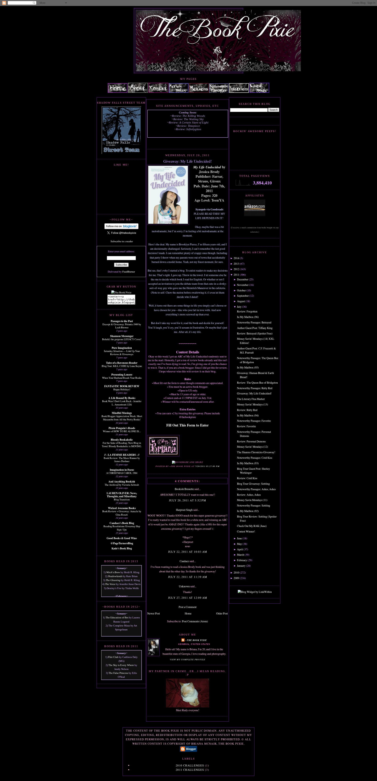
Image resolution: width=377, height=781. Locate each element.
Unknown (184, 586)
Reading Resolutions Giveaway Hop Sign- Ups (121, 527)
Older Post (222, 613)
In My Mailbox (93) (248, 463)
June (239, 538)
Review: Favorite (246, 426)
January (241, 565)
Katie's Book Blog (122, 548)
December (242, 279)
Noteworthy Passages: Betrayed (254, 322)
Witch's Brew (113, 572)
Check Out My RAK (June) (252, 526)
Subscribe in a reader (122, 241)
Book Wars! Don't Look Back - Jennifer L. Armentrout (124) (121, 402)
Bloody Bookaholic (122, 440)
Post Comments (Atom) (195, 621)
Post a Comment (188, 607)
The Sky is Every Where (121, 665)
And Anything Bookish (121, 482)
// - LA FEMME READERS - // (121, 455)
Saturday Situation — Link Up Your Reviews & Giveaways (122, 352)
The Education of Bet (117, 617)
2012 (236, 269)
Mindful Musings (122, 413)
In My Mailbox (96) (248, 317)
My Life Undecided (207, 166)
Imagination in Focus (122, 470)
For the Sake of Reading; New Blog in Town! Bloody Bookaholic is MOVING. (122, 444)
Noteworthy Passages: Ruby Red (254, 388)
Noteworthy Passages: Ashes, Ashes (256, 489)
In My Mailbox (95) (248, 367)
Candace (184, 561)
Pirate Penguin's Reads (122, 428)
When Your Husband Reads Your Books (122, 377)
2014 (236, 258)
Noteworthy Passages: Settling (253, 505)
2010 (236, 572)
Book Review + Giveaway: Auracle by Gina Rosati (121, 512)
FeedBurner (128, 271)
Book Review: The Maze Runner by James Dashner (122, 459)
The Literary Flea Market (251, 399)
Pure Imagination (122, 348)
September (243, 295)
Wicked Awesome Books (122, 508)
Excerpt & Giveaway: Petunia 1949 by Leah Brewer (121, 325)
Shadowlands (115, 576)
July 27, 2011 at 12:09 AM (187, 598)
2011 (236, 274)
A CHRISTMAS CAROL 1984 (121, 473)
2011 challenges (190, 770)
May (239, 544)
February (242, 560)
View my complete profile (187, 659)
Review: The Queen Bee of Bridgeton (257, 382)
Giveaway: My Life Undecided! (187, 161)
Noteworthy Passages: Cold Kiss (254, 458)
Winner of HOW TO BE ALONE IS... (122, 431)
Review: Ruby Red (247, 410)
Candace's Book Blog (122, 523)
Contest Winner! (246, 531)
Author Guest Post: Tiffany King (255, 328)
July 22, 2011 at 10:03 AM (187, 552)
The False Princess (118, 672)
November (243, 285)
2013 (236, 263)
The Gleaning (113, 580)
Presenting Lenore (121, 375)
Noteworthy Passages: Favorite (254, 421)
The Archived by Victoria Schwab (122, 484)
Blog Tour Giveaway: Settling (253, 483)
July (239, 307)
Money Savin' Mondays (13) (252, 404)
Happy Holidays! (121, 389)
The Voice (110, 584)
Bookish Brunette (184, 489)
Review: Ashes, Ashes (249, 494)
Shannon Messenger (122, 336)
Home (188, 613)
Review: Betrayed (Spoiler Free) (255, 333)
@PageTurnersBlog (122, 543)
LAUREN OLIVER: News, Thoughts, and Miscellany (122, 494)
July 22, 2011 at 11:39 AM (187, 577)
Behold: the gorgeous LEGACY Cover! (121, 339)
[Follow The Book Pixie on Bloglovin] (121, 228)
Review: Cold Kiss (247, 478)
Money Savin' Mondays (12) (252, 447)
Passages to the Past (122, 321)
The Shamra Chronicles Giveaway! (256, 452)
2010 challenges (190, 765)
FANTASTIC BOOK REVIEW (121, 386)
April (240, 549)
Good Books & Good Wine (122, 538)
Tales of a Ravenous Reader (121, 363)
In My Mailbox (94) (248, 415)
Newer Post (153, 613)
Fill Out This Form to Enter (187, 425)
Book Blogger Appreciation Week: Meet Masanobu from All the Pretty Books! (122, 417)
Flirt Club (113, 657)
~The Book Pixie (196, 640)
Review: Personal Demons (251, 441)
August (241, 301)
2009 (236, 578)
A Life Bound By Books (121, 398)
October (241, 290)
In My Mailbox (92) (248, 511)
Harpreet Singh (184, 510)
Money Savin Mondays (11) (252, 500)
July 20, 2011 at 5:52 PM (187, 500)
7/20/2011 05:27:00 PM (207, 466)
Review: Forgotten (247, 311)
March (240, 554)
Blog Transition (122, 499)
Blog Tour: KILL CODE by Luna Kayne (122, 366)
